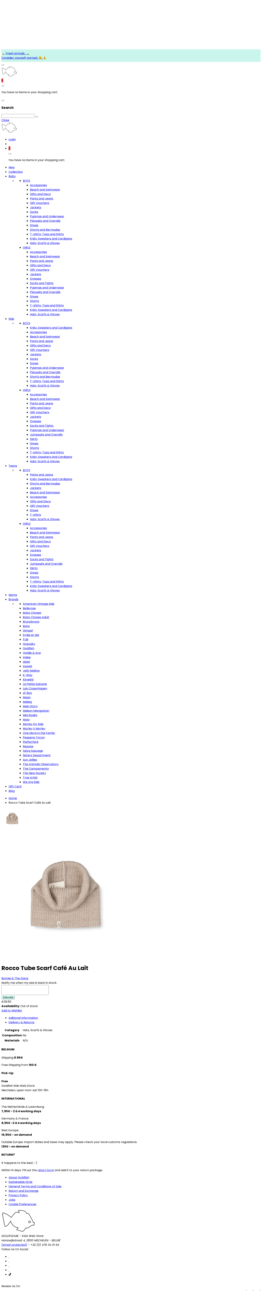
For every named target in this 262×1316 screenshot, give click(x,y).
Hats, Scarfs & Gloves (45, 243)
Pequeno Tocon (34, 737)
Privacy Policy (18, 1195)
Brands (13, 599)
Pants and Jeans (41, 199)
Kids (11, 319)
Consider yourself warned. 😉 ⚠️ (23, 58)
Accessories (38, 185)
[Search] (36, 116)
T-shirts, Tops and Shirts (47, 234)
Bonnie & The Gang (14, 978)
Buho (26, 626)
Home (13, 798)
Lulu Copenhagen (35, 688)
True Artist (30, 777)
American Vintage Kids (38, 604)
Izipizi (26, 662)
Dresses (35, 279)
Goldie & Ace (32, 653)
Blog (12, 791)
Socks (34, 212)
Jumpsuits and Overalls (46, 435)
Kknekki (28, 680)
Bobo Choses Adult (36, 617)
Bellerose (29, 608)
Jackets (35, 207)
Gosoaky (29, 644)
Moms (13, 595)
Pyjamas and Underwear (47, 216)
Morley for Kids (33, 724)
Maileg (27, 702)
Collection (16, 172)
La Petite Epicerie (35, 684)
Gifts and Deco (40, 194)
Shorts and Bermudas (45, 230)
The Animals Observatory (41, 764)
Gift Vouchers (39, 203)
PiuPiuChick (30, 742)
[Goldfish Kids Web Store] (9, 76)
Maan (27, 697)
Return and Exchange (23, 1191)
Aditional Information (23, 1018)
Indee (27, 657)
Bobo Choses (32, 613)
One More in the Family (39, 733)
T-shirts (35, 515)
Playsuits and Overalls (45, 221)
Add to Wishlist (11, 1011)
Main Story (30, 706)
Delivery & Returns (21, 1022)
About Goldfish (19, 1177)
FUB (25, 639)
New (12, 167)
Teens (13, 466)
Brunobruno (31, 622)
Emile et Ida (31, 635)
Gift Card (15, 786)
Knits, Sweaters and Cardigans (51, 239)
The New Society (34, 773)
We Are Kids (31, 782)
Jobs (12, 1200)
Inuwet (27, 666)
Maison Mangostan (36, 711)
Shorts (34, 301)
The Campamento (36, 769)
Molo (26, 720)
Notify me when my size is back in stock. (29, 983)
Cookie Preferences (22, 1204)
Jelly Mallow (31, 671)
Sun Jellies (30, 760)
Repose (28, 746)
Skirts (34, 439)
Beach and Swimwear (45, 190)
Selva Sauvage (33, 751)
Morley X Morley (34, 728)
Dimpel (28, 631)
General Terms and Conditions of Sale (35, 1186)
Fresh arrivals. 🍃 (17, 53)
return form (45, 1170)
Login (12, 139)
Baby (12, 176)
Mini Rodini (30, 715)
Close (5, 120)
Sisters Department (37, 755)
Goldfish (28, 648)
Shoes (34, 225)
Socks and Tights (41, 283)
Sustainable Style (20, 1182)
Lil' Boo (27, 693)
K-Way (27, 675)
